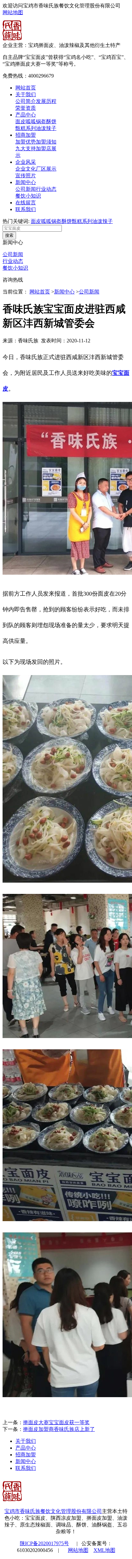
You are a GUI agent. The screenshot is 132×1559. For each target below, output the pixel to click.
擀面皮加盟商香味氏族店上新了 (59, 1429)
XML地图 (104, 1550)
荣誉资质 (25, 108)
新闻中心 (25, 182)
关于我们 (25, 94)
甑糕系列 (25, 128)
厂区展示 (46, 169)
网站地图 (13, 12)
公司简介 (25, 101)
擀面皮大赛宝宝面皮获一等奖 (56, 1422)
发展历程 (46, 101)
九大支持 (25, 148)
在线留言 (25, 202)
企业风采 (25, 162)
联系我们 (25, 209)
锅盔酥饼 (46, 121)
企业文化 (25, 169)
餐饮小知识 (28, 196)
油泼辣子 (46, 128)
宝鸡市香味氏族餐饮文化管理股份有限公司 (53, 1511)
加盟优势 (25, 141)
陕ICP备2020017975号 (44, 1543)
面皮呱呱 (25, 121)
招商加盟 (25, 135)
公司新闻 (25, 189)
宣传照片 (25, 175)
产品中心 (25, 114)
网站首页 (25, 87)
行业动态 (46, 189)
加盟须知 (46, 141)
